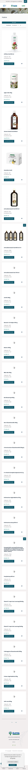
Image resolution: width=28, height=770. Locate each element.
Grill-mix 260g (8, 701)
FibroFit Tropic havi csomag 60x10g (14, 601)
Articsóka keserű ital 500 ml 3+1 (12, 247)
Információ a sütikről (12, 761)
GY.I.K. (14, 742)
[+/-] (20, 25)
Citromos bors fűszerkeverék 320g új (14, 447)
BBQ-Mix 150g (7, 372)
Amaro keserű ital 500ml (11, 131)
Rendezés (8, 25)
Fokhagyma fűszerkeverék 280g (13, 651)
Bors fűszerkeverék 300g (10, 422)
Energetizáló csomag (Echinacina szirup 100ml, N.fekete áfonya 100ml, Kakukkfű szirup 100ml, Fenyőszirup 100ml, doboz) (14, 549)
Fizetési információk (14, 739)
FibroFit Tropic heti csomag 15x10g (13, 626)
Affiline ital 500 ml (9, 54)
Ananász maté (8, 170)
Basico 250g (7, 347)
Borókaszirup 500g (9, 397)
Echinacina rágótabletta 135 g (12, 497)
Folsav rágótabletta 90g (11, 676)
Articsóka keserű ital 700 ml (11, 272)
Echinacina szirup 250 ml (11, 522)
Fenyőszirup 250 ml (9, 576)
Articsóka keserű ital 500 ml (11, 209)
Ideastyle (20, 751)
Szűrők (14, 22)
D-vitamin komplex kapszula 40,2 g (14, 472)
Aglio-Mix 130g (8, 92)
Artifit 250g (7, 297)
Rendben (12, 765)
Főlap (4, 10)
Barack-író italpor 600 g (10, 322)
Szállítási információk (14, 737)
